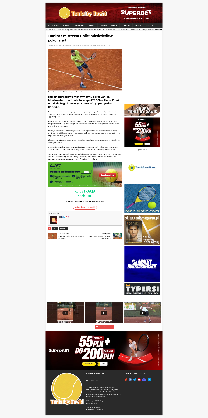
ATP (55, 228)
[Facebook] (130, 381)
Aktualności (53, 25)
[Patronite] (126, 381)
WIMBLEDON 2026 (92, 381)
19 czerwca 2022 (56, 45)
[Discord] (144, 381)
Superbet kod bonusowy (94, 410)
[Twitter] (134, 381)
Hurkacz (63, 228)
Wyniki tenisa (142, 150)
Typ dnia (103, 25)
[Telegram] (149, 381)
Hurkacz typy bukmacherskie (96, 45)
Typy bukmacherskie (93, 407)
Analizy (92, 25)
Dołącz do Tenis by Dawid (85, 207)
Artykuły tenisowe (80, 45)
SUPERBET (67, 25)
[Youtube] (139, 381)
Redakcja (149, 25)
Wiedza (114, 25)
